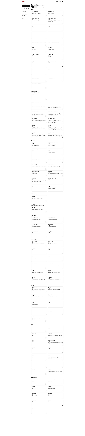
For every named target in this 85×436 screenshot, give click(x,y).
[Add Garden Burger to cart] (46, 183)
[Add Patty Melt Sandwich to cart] (46, 30)
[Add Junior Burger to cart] (62, 176)
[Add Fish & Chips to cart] (46, 212)
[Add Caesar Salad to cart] (46, 130)
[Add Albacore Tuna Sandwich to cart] (46, 74)
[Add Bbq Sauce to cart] (46, 391)
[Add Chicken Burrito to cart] (62, 282)
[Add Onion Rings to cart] (62, 292)
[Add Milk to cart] (62, 367)
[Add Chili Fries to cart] (46, 321)
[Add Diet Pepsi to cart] (46, 345)
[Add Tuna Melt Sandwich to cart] (46, 38)
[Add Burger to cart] (46, 162)
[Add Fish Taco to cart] (62, 275)
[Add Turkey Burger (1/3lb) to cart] (62, 169)
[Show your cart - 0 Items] (62, 1)
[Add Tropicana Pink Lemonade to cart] (62, 345)
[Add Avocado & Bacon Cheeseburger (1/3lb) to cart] (62, 147)
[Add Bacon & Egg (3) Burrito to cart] (46, 222)
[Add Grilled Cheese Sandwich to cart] (62, 38)
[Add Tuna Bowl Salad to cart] (46, 137)
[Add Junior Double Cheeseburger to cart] (62, 183)
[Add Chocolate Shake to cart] (46, 338)
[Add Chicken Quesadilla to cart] (46, 261)
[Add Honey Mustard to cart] (62, 398)
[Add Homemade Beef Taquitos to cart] (46, 268)
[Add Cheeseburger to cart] (46, 147)
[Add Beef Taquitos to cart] (46, 253)
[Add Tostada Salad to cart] (46, 109)
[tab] (32, 7)
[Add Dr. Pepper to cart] (62, 360)
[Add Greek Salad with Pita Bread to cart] (62, 123)
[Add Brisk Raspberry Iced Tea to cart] (46, 360)
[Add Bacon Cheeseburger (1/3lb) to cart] (46, 155)
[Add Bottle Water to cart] (46, 374)
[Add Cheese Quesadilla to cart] (62, 261)
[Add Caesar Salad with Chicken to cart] (46, 116)
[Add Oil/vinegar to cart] (62, 405)
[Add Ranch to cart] (62, 314)
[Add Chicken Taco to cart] (46, 282)
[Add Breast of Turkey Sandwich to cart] (62, 81)
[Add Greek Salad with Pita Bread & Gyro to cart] (62, 116)
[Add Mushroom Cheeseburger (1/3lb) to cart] (62, 162)
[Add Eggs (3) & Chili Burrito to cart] (46, 236)
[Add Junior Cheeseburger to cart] (46, 169)
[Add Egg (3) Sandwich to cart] (46, 99)
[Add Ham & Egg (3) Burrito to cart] (62, 229)
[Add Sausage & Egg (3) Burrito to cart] (62, 222)
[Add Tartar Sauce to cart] (46, 413)
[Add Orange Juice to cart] (46, 352)
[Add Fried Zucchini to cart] (62, 299)
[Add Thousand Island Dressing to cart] (62, 384)
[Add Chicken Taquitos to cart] (62, 246)
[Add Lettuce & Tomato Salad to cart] (62, 137)
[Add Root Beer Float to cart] (62, 352)
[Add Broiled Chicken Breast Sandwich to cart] (62, 45)
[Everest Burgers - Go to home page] (23, 1)
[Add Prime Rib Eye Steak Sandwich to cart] (62, 23)
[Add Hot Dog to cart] (46, 52)
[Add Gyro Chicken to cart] (62, 52)
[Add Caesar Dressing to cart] (46, 398)
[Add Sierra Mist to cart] (62, 374)
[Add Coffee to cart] (46, 367)
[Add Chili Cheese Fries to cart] (46, 292)
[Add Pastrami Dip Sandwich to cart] (46, 16)
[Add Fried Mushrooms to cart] (62, 307)
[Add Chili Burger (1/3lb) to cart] (46, 191)
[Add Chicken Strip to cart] (46, 201)
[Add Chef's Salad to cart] (62, 130)
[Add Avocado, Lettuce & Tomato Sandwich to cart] (46, 88)
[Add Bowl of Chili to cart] (46, 314)
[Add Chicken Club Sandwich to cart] (62, 16)
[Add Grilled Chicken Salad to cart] (62, 109)
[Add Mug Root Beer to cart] (62, 338)
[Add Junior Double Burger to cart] (62, 191)
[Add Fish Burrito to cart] (62, 253)
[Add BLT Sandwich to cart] (62, 30)
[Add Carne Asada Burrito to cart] (46, 246)
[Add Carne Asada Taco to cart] (62, 268)
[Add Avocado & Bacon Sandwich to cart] (46, 59)
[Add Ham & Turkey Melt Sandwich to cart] (62, 66)
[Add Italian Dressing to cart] (46, 405)
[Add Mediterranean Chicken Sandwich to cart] (46, 45)
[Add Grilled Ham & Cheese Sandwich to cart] (46, 81)
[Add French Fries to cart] (46, 299)
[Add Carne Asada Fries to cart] (46, 307)
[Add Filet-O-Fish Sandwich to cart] (62, 74)
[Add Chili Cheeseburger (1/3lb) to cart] (46, 176)
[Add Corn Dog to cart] (46, 66)
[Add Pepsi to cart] (46, 331)
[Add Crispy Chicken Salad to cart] (46, 123)
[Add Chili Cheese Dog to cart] (62, 59)
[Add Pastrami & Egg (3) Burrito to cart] (46, 229)
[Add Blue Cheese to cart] (62, 391)
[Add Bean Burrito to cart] (46, 275)
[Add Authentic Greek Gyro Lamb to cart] (46, 23)
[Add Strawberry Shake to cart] (62, 331)
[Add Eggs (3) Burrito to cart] (62, 236)
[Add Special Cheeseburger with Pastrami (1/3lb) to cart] (62, 155)
